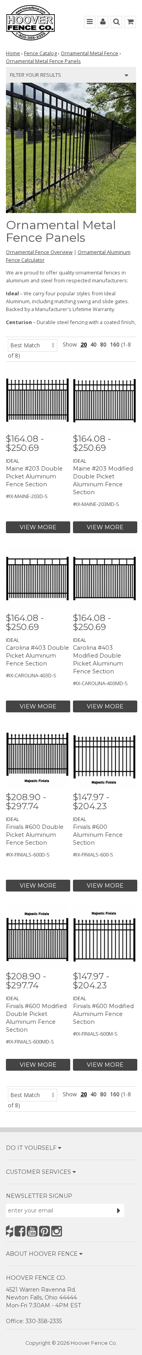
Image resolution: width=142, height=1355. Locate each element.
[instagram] (56, 1231)
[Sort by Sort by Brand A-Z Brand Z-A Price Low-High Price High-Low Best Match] (32, 344)
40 (93, 344)
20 (83, 344)
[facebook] (20, 1231)
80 (103, 344)
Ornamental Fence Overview (39, 252)
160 (115, 344)
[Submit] (118, 1210)
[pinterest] (44, 1231)
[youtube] (32, 1231)
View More (38, 527)
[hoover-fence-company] (9, 1231)
